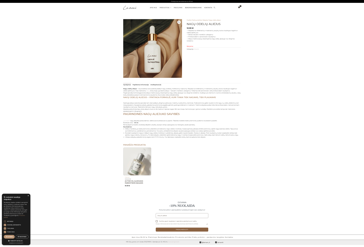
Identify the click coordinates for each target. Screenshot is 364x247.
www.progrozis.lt (173, 242)
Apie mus (136, 237)
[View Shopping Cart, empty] (239, 7)
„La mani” (126, 121)
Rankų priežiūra (197, 20)
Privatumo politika (183, 237)
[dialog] (16, 219)
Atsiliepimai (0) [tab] (155, 85)
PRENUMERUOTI (182, 229)
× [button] (28, 195)
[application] (170, 7)
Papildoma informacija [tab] (141, 85)
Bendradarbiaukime (166, 237)
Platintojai (152, 237)
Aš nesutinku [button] (22, 237)
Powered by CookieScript (16, 243)
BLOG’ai (143, 237)
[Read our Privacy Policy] (207, 224)
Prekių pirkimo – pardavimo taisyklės (208, 237)
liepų (148, 91)
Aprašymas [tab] (127, 85)
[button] (214, 8)
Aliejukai (205, 20)
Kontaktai (229, 237)
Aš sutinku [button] (9, 237)
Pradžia (189, 20)
